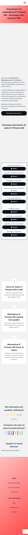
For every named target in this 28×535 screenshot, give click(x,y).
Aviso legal (14, 492)
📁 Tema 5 (14, 201)
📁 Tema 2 (14, 176)
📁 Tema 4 (14, 194)
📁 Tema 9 (14, 235)
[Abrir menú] (25, 3)
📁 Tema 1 (14, 168)
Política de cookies (14, 487)
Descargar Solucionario (14, 113)
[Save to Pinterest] (16, 433)
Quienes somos (14, 507)
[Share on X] (11, 433)
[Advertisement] (14, 39)
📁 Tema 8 (14, 227)
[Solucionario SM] (6, 2)
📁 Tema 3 (14, 184)
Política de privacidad (14, 483)
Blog (14, 503)
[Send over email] (20, 433)
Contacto (14, 512)
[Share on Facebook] (7, 433)
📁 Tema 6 (14, 212)
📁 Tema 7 (14, 219)
